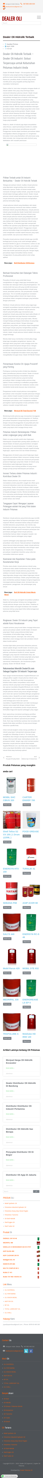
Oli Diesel (7, 1421)
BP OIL (7, 1305)
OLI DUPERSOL (10, 1290)
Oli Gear (6, 1399)
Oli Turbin (7, 1418)
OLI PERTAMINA (10, 1294)
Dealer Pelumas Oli (26, 1470)
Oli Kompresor (8, 1410)
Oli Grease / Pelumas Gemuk (13, 1406)
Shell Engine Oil (9, 1222)
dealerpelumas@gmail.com (14, 6)
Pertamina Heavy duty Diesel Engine (16, 1211)
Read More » (10, 1068)
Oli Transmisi (8, 1414)
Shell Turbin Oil (9, 1226)
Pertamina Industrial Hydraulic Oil (15, 1207)
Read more (7, 804)
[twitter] (26, 1351)
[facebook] (31, 1351)
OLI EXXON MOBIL (11, 1297)
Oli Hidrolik (7, 1403)
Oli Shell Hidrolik (10, 1218)
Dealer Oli (12, 18)
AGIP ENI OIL (9, 1301)
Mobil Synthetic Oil (11, 1203)
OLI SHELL (8, 1313)
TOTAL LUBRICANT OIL (12, 1309)
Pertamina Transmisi (11, 1215)
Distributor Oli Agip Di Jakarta (21, 1175)
